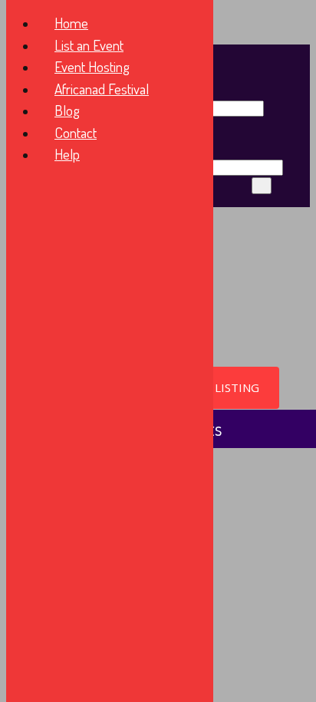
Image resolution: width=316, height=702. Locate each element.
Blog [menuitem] (67, 110)
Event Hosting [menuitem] (92, 66)
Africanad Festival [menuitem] (101, 88)
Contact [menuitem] (75, 132)
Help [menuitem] (67, 153)
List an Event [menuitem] (88, 44)
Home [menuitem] (71, 22)
